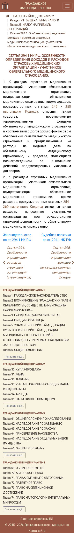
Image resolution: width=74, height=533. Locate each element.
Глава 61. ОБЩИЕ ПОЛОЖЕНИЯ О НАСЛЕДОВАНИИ (37, 418)
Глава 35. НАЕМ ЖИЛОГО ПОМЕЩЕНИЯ (29, 399)
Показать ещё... (14, 356)
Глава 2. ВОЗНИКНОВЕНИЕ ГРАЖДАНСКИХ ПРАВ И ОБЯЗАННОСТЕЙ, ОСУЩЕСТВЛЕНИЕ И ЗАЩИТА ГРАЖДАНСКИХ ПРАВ (37, 305)
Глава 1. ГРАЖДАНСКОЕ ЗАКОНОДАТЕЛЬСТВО (35, 295)
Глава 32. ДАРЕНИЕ (16, 379)
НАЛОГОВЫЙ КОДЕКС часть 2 (33, 16)
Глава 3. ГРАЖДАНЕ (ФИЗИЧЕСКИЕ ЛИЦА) (31, 315)
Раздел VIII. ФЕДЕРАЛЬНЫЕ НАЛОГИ (34, 20)
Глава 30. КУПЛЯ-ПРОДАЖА (22, 369)
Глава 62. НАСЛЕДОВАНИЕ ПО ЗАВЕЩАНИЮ (32, 423)
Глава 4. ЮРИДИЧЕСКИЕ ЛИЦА (23, 320)
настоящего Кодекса (20, 111)
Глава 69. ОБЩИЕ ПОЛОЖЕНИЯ (23, 468)
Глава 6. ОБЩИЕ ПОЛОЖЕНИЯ (23, 350)
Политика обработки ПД (37, 518)
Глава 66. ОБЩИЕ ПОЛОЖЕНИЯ (23, 448)
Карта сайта (37, 530)
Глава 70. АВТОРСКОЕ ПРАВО (23, 473)
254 (66, 202)
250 (68, 107)
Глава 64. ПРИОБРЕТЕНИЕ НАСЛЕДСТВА (30, 433)
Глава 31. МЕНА (13, 374)
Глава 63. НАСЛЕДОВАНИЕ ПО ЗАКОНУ (29, 428)
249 (54, 107)
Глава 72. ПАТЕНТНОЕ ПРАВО (22, 482)
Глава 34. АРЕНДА (15, 394)
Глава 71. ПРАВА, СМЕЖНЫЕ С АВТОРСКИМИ (33, 477)
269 (6, 207)
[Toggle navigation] (67, 5)
